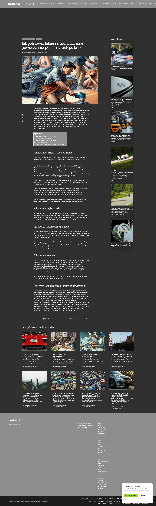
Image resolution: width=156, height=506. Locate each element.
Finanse (100, 459)
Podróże (100, 488)
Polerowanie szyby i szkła (43, 138)
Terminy (100, 480)
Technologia (102, 484)
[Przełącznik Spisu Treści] (63, 134)
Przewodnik (101, 455)
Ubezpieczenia (102, 482)
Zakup (99, 442)
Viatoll (100, 476)
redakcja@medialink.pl (41, 501)
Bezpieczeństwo (103, 461)
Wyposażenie (102, 450)
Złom (99, 469)
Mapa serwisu (82, 427)
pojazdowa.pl (14, 4)
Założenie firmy (103, 436)
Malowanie (101, 465)
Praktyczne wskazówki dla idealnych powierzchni (50, 144)
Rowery (89, 501)
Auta (99, 463)
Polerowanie (25, 39)
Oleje (99, 440)
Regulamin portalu (84, 423)
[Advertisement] (78, 23)
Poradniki (32, 39)
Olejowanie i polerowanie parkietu (46, 140)
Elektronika (102, 486)
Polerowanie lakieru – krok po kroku (46, 136)
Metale (100, 467)
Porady (100, 425)
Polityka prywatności (85, 425)
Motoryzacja (102, 446)
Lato (99, 503)
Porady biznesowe (103, 429)
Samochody (39, 39)
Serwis (100, 457)
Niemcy (100, 452)
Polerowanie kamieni (42, 142)
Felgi (99, 438)
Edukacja (100, 478)
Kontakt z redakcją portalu (14, 424)
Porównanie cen (103, 474)
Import (100, 444)
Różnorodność (102, 471)
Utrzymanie (101, 427)
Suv (99, 448)
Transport (101, 433)
